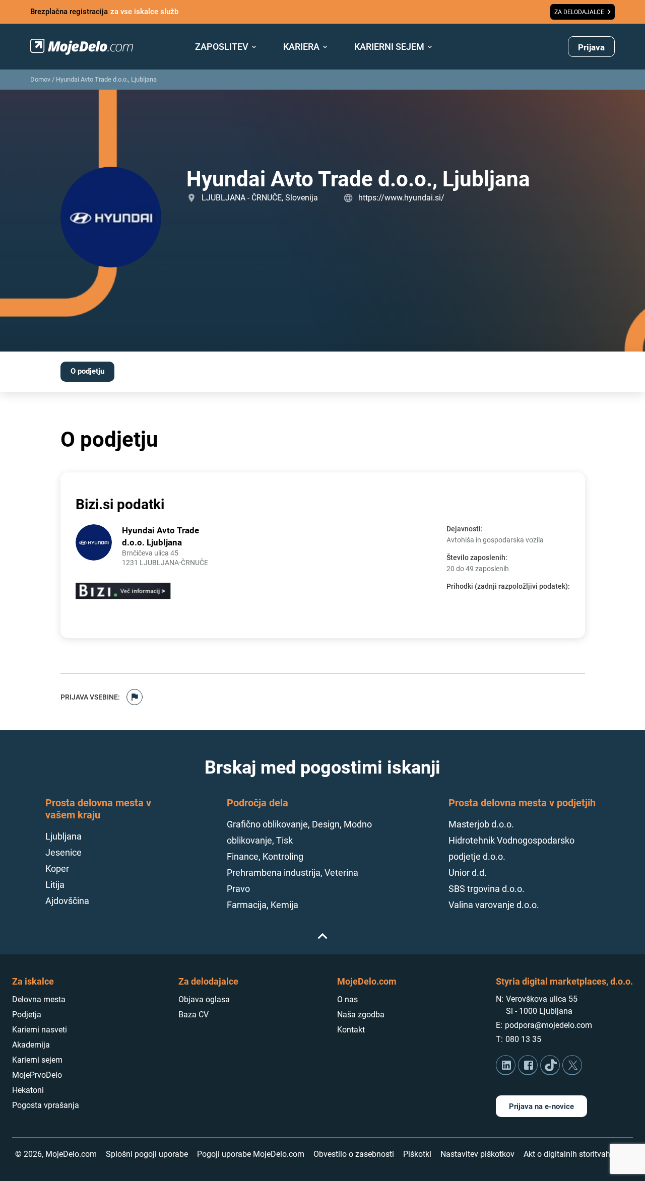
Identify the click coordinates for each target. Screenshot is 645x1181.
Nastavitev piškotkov (477, 1154)
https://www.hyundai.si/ (401, 197)
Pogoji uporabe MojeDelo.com (250, 1154)
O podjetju (87, 371)
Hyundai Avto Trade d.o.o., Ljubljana (106, 79)
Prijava (591, 47)
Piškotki (417, 1154)
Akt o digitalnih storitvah (567, 1154)
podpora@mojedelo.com (548, 1025)
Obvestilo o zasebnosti (353, 1154)
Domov (40, 79)
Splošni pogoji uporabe (147, 1154)
